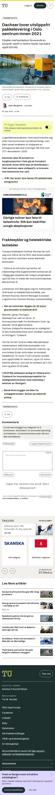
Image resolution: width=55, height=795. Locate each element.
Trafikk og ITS (10, 18)
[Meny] (50, 5)
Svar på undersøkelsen (13, 790)
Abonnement (9, 763)
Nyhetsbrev (8, 728)
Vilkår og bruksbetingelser (15, 738)
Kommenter (23, 97)
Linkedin (6, 718)
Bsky (4, 723)
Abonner (40, 5)
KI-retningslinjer (10, 744)
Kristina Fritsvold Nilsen (14, 689)
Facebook (7, 713)
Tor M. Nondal (9, 699)
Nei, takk (32, 790)
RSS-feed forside (11, 707)
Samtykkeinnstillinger (13, 733)
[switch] (48, 127)
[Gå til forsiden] (5, 6)
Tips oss (46, 674)
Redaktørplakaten (24, 754)
